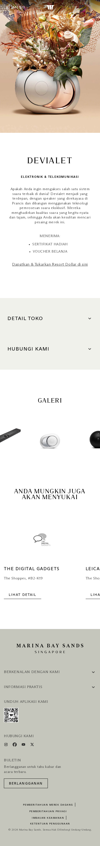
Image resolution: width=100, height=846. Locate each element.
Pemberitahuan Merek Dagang (48, 805)
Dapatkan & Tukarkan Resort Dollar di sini (50, 264)
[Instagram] (6, 745)
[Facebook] (15, 745)
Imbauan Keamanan (48, 818)
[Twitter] (32, 745)
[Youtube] (23, 745)
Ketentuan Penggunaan (50, 824)
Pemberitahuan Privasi (48, 811)
